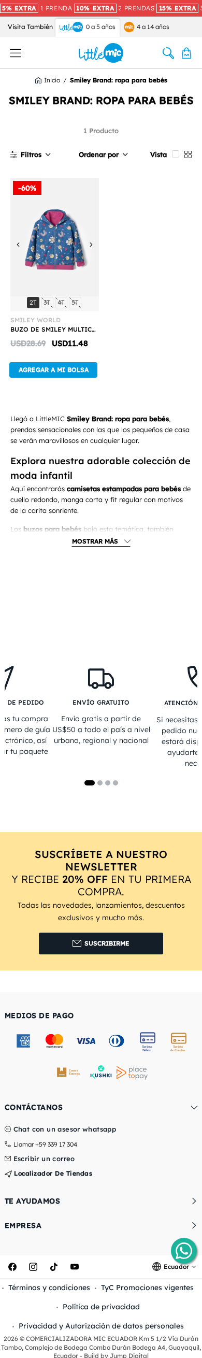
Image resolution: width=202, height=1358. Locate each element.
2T (34, 302)
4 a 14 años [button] (153, 27)
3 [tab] (107, 782)
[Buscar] (168, 52)
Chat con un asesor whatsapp (65, 1129)
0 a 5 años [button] (101, 27)
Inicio (52, 80)
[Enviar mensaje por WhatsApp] (184, 1251)
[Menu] (15, 52)
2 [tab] (100, 782)
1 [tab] (89, 782)
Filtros (31, 154)
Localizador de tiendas (52, 1173)
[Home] (101, 53)
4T (62, 302)
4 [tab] (115, 782)
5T (76, 302)
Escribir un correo (44, 1159)
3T (48, 302)
